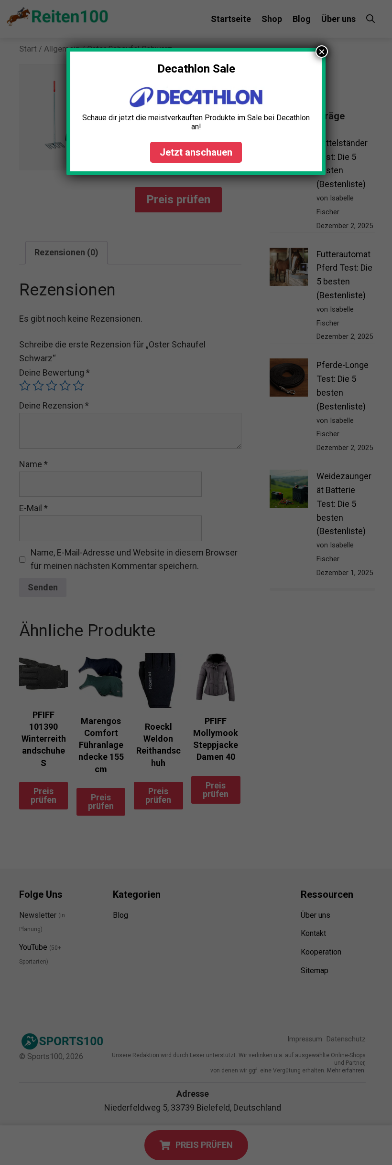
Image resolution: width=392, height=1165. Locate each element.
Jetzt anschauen (196, 152)
